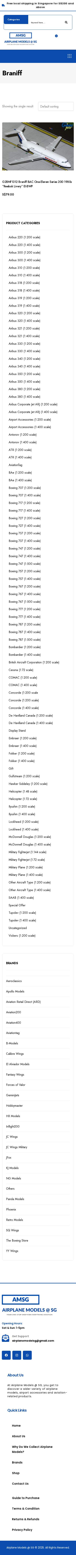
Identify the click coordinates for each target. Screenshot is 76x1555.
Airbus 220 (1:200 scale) (24, 237)
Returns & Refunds (25, 1519)
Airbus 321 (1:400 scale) (24, 336)
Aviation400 (13, 1023)
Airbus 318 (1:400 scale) (24, 290)
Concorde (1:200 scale (23, 693)
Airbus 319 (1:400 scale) (24, 306)
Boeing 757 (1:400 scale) (25, 579)
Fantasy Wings (15, 1074)
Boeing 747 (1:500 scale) (25, 564)
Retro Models (14, 1220)
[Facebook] (6, 1355)
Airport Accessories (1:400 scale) (30, 427)
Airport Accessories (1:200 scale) (30, 419)
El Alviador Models (18, 1064)
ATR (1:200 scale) (20, 450)
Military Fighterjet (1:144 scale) (27, 852)
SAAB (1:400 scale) (21, 898)
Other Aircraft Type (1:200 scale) (30, 882)
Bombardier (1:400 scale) (25, 655)
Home (16, 1426)
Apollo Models (15, 991)
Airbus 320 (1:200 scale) (24, 313)
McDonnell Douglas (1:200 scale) (30, 837)
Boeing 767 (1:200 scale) (25, 586)
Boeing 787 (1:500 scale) (25, 640)
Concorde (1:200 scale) (24, 700)
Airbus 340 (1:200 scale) (24, 359)
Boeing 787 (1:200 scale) (25, 624)
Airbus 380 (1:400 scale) (24, 397)
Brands (17, 1462)
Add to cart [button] (15, 200)
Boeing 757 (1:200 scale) (25, 571)
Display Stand (17, 730)
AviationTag (15, 465)
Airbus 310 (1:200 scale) (24, 268)
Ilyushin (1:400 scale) (22, 814)
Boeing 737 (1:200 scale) (25, 533)
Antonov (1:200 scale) (23, 435)
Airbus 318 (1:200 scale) (24, 283)
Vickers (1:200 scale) (22, 935)
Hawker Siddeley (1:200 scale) (28, 784)
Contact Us (20, 1484)
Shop (16, 1473)
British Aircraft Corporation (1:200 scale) (34, 662)
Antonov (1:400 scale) (23, 442)
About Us (18, 1436)
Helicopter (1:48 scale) (23, 791)
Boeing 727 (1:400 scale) (25, 526)
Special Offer (17, 905)
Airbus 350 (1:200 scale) (24, 374)
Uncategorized (18, 928)
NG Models (13, 1178)
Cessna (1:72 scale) (21, 670)
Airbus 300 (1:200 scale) (25, 252)
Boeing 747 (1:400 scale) (25, 556)
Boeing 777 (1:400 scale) (25, 617)
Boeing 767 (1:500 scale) (25, 602)
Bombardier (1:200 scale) (25, 647)
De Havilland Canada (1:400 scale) (31, 723)
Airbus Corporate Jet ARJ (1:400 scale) (33, 412)
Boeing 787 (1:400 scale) (25, 632)
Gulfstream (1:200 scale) (24, 776)
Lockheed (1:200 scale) (24, 822)
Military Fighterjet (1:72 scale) (27, 860)
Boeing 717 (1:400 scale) (24, 510)
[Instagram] (16, 1355)
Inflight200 (13, 1126)
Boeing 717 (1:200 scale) (24, 503)
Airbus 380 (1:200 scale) (24, 389)
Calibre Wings (15, 1054)
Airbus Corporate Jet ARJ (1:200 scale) (33, 404)
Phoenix (11, 1209)
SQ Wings (12, 1230)
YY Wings (12, 1251)
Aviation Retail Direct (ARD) (23, 1002)
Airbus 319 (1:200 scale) (24, 298)
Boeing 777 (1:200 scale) (25, 609)
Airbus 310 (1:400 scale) (24, 275)
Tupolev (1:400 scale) (22, 920)
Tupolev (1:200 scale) (22, 913)
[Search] (66, 22)
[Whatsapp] (27, 1355)
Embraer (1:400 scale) (23, 746)
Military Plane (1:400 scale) (26, 875)
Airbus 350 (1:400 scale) (24, 381)
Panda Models (15, 1199)
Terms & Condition (25, 1509)
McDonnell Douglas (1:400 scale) (30, 844)
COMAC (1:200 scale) (23, 677)
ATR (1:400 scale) (20, 457)
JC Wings (12, 1137)
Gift (11, 768)
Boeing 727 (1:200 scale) (25, 518)
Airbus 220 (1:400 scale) (24, 245)
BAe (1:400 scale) (20, 480)
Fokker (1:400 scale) (22, 761)
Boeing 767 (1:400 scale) (25, 594)
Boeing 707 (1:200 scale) (25, 488)
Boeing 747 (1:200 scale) (25, 548)
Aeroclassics (14, 981)
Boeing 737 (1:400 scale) (25, 541)
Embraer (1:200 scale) (23, 738)
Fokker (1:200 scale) (22, 753)
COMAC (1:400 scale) (23, 685)
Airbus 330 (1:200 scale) (24, 344)
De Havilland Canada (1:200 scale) (31, 715)
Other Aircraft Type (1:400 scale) (30, 890)
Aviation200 (13, 1012)
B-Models (12, 1043)
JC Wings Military (16, 1147)
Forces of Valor (15, 1085)
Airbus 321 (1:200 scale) (24, 328)
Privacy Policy (22, 1530)
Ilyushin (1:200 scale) (22, 806)
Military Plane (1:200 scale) (26, 867)
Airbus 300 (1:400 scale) (25, 260)
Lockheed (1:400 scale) (24, 829)
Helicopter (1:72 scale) (23, 799)
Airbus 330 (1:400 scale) (24, 351)
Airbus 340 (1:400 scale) (24, 366)
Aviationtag (13, 1033)
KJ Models (12, 1168)
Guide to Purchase (25, 1498)
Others (10, 1188)
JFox (8, 1157)
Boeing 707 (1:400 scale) (25, 495)
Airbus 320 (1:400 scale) (24, 321)
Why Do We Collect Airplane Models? (32, 1449)
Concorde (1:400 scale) (24, 708)
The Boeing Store (17, 1240)
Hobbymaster (14, 1106)
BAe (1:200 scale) (20, 472)
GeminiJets (12, 1095)
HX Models (13, 1116)
